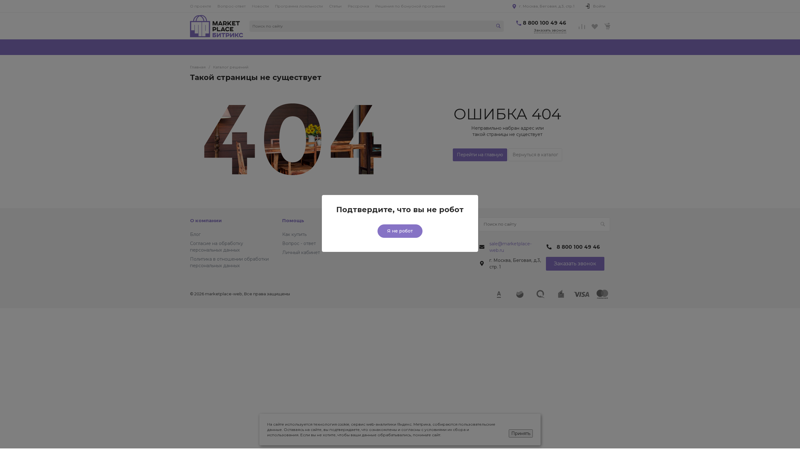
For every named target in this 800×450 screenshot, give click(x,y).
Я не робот (400, 231)
